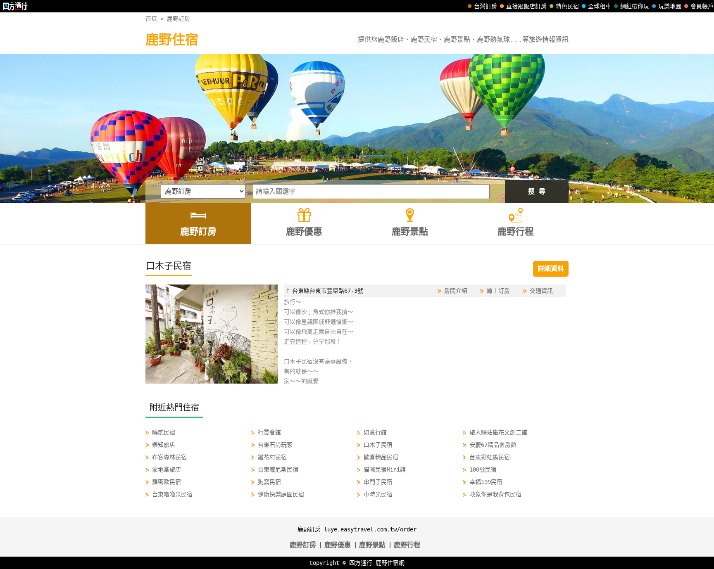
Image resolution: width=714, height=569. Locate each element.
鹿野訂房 (178, 18)
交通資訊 (541, 290)
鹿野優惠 (337, 545)
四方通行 (360, 563)
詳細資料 (551, 269)
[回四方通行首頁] (15, 6)
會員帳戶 (702, 6)
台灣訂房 (485, 6)
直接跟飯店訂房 (526, 6)
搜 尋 (536, 191)
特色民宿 (567, 6)
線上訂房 (498, 290)
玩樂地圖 (669, 6)
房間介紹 (455, 290)
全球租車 (599, 6)
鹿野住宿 (171, 39)
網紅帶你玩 (634, 6)
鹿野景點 (372, 545)
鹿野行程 (407, 545)
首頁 (151, 18)
